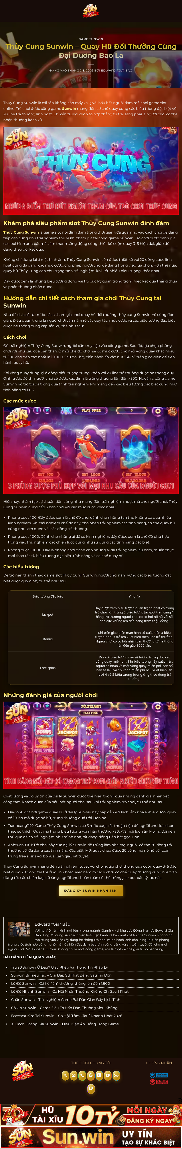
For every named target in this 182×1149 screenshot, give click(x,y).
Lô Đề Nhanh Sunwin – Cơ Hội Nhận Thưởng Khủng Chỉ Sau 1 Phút (70, 991)
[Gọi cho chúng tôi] (82, 1076)
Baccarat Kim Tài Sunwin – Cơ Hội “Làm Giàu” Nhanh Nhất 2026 (66, 1016)
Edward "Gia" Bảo (116, 70)
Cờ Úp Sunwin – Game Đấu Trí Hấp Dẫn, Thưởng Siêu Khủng (64, 1008)
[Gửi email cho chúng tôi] (74, 1076)
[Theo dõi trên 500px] (116, 1076)
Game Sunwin (91, 39)
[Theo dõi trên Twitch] (91, 1089)
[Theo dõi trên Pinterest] (91, 1076)
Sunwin (69, 108)
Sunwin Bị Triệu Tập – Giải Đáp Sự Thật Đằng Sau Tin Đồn (61, 975)
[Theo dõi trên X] (65, 1076)
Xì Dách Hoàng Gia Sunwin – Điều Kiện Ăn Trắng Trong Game (65, 1024)
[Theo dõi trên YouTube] (108, 1076)
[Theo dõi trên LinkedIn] (99, 1076)
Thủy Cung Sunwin (21, 232)
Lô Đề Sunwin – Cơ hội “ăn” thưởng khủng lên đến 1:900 (60, 983)
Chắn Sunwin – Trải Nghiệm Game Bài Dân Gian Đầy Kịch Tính (65, 1000)
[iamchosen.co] (91, 11)
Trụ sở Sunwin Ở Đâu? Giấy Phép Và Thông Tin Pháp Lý (59, 967)
